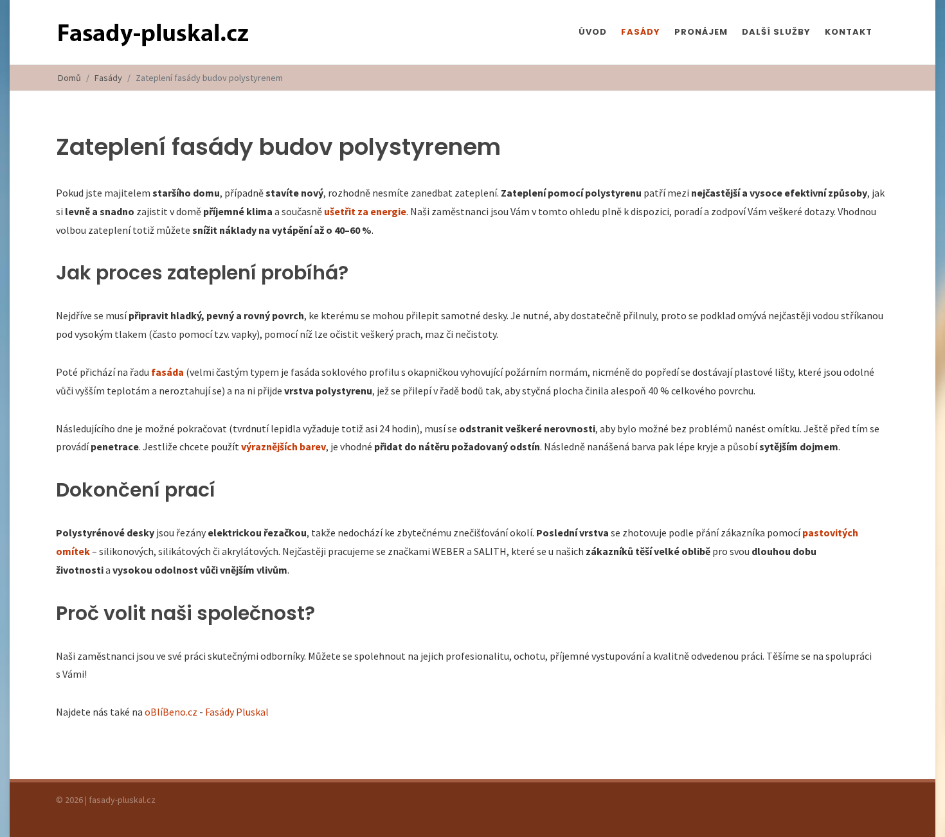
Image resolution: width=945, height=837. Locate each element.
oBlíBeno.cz (171, 711)
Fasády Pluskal (237, 711)
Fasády (108, 78)
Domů (69, 78)
